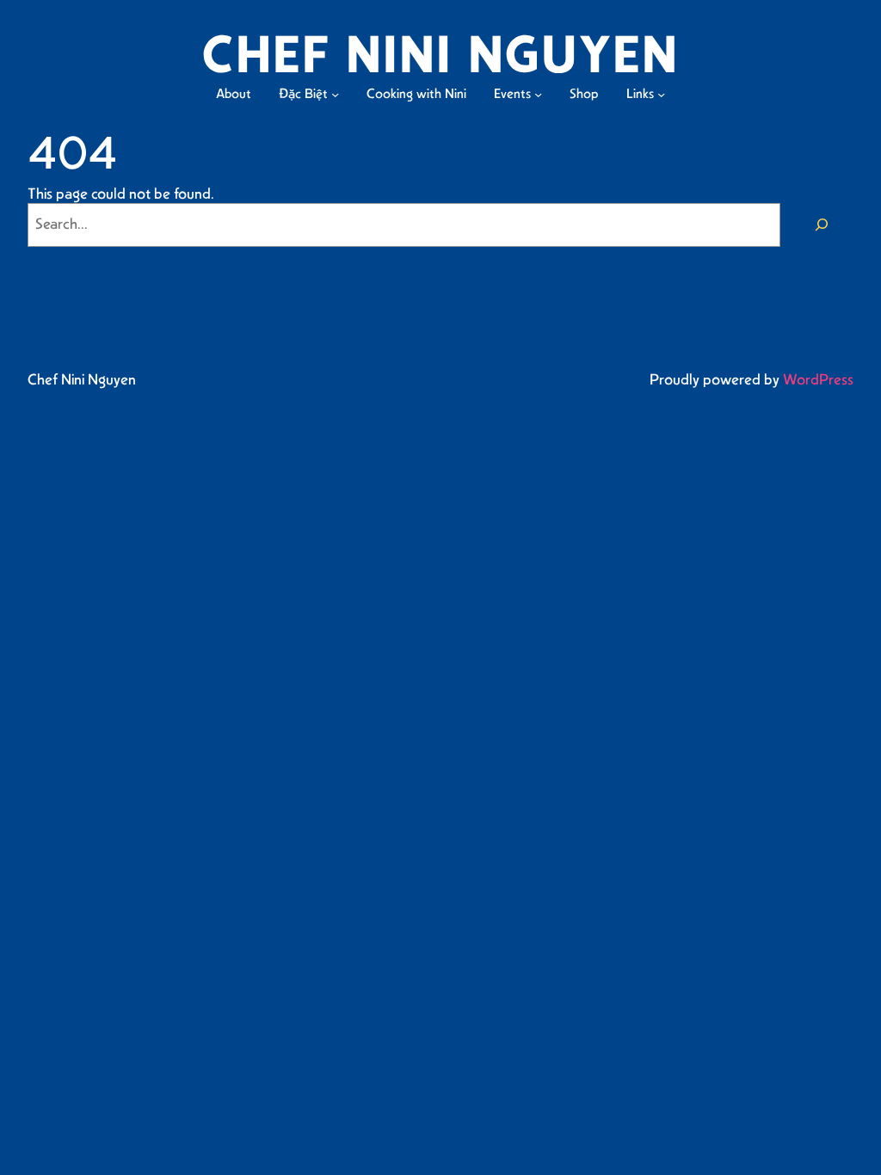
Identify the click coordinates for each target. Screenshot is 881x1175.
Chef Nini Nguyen (82, 380)
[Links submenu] (661, 94)
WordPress (818, 380)
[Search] (821, 225)
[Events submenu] (538, 94)
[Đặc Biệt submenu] (335, 94)
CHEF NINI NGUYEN (440, 57)
